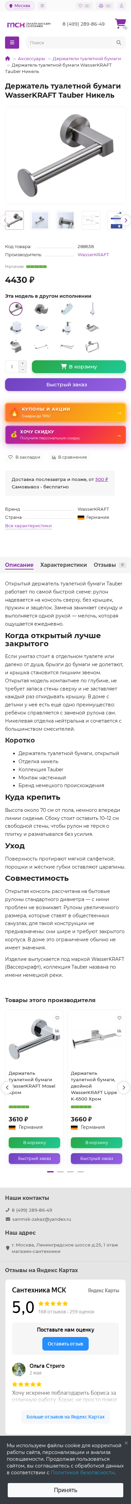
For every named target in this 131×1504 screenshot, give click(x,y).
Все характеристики (28, 525)
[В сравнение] (57, 1031)
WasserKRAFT (93, 254)
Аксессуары (31, 58)
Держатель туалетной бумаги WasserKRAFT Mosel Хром (32, 1082)
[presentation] (5, 220)
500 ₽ (101, 479)
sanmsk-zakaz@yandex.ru (41, 1219)
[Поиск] (119, 42)
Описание (19, 565)
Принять (65, 1490)
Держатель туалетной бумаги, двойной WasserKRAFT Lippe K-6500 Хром (94, 1085)
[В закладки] (57, 1018)
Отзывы (109, 565)
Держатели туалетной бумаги (87, 58)
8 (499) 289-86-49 (32, 1210)
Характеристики (63, 565)
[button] (50, 1171)
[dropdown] (42, 5)
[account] (121, 5)
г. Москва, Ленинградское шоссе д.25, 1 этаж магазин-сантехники (65, 1248)
